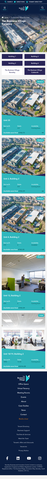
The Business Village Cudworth (35, 71)
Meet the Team (23, 438)
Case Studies (23, 406)
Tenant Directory (35, 2)
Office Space (23, 384)
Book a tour (23, 419)
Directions (21, 2)
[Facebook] (7, 458)
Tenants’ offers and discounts (23, 442)
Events (23, 397)
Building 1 (12, 56)
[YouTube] (29, 458)
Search (10, 2)
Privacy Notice (24, 451)
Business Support (23, 430)
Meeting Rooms (23, 393)
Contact (23, 414)
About (23, 401)
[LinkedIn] (18, 458)
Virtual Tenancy (23, 388)
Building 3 (12, 63)
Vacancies (23, 446)
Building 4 (35, 63)
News (23, 410)
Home (6, 17)
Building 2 (35, 56)
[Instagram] (40, 458)
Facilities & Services (23, 434)
